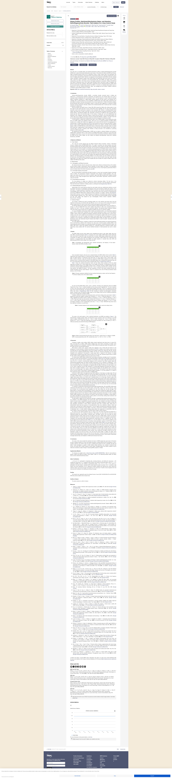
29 (79, 197)
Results (49, 57)
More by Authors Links (51, 35)
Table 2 (73, 262)
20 (82, 129)
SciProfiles (102, 764)
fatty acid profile (94, 89)
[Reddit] (83, 667)
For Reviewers (89, 759)
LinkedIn (115, 758)
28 (115, 195)
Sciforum (101, 758)
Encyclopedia (102, 765)
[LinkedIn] (76, 667)
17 (72, 124)
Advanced (122, 7)
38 (104, 374)
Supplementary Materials (52, 62)
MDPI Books (102, 759)
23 (93, 168)
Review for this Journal (55, 23)
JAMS (101, 767)
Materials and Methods (52, 56)
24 (80, 191)
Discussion (50, 59)
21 (79, 146)
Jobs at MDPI (75, 764)
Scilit (79, 487)
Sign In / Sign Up (116, 2)
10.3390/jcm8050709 (66, 10)
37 (98, 369)
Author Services (89, 2)
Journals (68, 2)
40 (111, 379)
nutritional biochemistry (85, 89)
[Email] (71, 667)
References (50, 67)
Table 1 (86, 234)
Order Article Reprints (111, 15)
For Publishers (89, 764)
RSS (118, 749)
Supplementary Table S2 (85, 291)
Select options (50, 763)
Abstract (49, 53)
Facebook (115, 759)
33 (104, 358)
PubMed (91, 492)
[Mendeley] (85, 667)
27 (115, 192)
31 (102, 350)
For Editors (89, 761)
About (103, 2)
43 (93, 385)
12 (109, 118)
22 (95, 151)
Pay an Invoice (76, 759)
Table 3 (114, 295)
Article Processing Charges (78, 758)
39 (92, 375)
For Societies (89, 765)
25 (112, 192)
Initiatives (97, 2)
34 (107, 359)
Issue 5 (60, 10)
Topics (74, 2)
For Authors (89, 758)
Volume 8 (56, 10)
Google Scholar (112, 486)
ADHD (76, 89)
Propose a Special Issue (55, 26)
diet (78, 89)
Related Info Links (50, 32)
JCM (52, 10)
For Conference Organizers (92, 767)
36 (86, 366)
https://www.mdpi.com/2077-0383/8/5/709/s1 (96, 453)
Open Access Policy (77, 761)
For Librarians (89, 762)
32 (85, 354)
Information (80, 2)
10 (88, 112)
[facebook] (78, 667)
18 (89, 125)
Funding (49, 64)
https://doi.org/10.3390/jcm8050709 (89, 56)
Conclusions (50, 60)
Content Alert (122, 749)
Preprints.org (102, 761)
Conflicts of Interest (51, 66)
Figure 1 (112, 316)
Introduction (50, 55)
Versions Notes (93, 64)
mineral (103, 89)
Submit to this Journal (55, 20)
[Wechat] (81, 667)
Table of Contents (51, 51)
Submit (123, 2)
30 (83, 226)
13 (81, 121)
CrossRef (75, 487)
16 (102, 358)
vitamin (99, 89)
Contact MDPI (76, 762)
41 (115, 382)
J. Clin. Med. (49, 749)
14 (89, 123)
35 (115, 361)
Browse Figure (83, 64)
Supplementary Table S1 (106, 183)
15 (90, 123)
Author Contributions (51, 63)
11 (101, 115)
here (76, 698)
